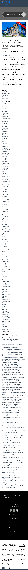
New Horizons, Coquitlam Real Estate (11, 424)
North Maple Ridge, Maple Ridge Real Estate (13, 427)
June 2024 (4, 140)
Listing (3, 409)
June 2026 (4, 108)
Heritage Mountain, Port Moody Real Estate (12, 399)
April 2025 (4, 126)
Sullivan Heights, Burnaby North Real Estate (13, 459)
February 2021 (5, 194)
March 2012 (5, 329)
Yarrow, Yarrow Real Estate (8, 487)
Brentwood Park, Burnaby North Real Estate (12, 344)
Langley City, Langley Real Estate (10, 404)
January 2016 (5, 283)
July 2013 (4, 306)
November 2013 (6, 301)
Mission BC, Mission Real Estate (9, 419)
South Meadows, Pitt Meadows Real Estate (12, 452)
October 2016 (5, 268)
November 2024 (6, 131)
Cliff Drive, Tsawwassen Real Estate (10, 364)
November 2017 (6, 246)
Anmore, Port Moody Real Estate (10, 341)
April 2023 (4, 161)
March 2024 (5, 145)
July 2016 (4, 273)
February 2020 (5, 211)
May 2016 (4, 276)
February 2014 (5, 298)
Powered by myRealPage (9, 564)
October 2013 (5, 303)
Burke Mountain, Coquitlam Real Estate (11, 346)
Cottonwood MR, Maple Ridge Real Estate (12, 372)
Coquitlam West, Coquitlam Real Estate (11, 371)
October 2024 (5, 133)
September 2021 (6, 184)
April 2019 (4, 224)
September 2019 (6, 218)
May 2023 (4, 159)
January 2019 (5, 228)
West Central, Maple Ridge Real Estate (11, 474)
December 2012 (5, 316)
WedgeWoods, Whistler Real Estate (10, 470)
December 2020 (6, 198)
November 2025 (6, 118)
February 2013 (5, 312)
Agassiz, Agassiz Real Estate (9, 337)
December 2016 (5, 264)
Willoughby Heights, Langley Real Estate (12, 484)
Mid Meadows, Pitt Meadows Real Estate (12, 417)
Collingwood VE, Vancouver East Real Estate (12, 367)
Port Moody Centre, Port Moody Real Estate (12, 437)
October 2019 (5, 216)
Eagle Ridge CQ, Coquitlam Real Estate (11, 379)
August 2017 (5, 251)
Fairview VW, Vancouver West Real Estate (12, 384)
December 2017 (5, 244)
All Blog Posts (5, 91)
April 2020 (4, 208)
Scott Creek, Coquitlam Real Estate (10, 449)
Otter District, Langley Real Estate (10, 432)
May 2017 (4, 256)
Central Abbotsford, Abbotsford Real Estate (13, 349)
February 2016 (5, 281)
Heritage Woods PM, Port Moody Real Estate (13, 400)
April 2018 (4, 239)
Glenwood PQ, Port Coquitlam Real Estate (12, 389)
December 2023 (6, 149)
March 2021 (5, 193)
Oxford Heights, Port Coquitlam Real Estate (12, 435)
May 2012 (4, 326)
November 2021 (6, 181)
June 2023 (4, 158)
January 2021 (5, 196)
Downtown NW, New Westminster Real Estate (13, 377)
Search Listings (14, 523)
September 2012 (6, 321)
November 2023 (6, 151)
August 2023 (5, 154)
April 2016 (4, 278)
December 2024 (6, 130)
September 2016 (6, 269)
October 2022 (5, 166)
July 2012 (4, 322)
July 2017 (4, 253)
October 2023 (5, 153)
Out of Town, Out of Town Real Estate (11, 434)
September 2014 (6, 294)
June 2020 (4, 206)
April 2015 (4, 291)
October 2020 (5, 199)
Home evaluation (14, 534)
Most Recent (5, 103)
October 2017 (5, 248)
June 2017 (4, 254)
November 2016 (6, 266)
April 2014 (4, 296)
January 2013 (5, 314)
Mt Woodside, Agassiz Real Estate (10, 422)
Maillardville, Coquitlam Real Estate (10, 412)
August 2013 (5, 304)
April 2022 (4, 174)
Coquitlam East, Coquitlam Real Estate (11, 369)
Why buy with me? (14, 518)
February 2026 (5, 115)
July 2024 (4, 138)
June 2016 (4, 274)
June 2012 (4, 324)
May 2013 (4, 309)
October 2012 (5, 319)
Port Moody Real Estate (8, 439)
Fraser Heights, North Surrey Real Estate (12, 387)
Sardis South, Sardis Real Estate (9, 447)
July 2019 (4, 221)
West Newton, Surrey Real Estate (10, 475)
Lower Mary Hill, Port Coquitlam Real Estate (13, 410)
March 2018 (5, 241)
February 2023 (5, 163)
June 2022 (4, 171)
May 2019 (4, 223)
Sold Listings (5, 98)
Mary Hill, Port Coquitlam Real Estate (11, 415)
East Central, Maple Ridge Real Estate (11, 382)
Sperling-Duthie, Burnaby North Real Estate (12, 457)
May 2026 (4, 110)
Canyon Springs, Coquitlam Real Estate (11, 347)
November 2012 (6, 317)
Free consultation (14, 536)
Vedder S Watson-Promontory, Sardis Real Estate (14, 465)
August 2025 (5, 121)
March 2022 (5, 176)
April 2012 (4, 327)
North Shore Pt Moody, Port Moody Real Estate (13, 430)
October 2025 (5, 120)
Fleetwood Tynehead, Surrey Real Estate (11, 385)
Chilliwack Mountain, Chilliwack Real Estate (12, 357)
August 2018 (5, 234)
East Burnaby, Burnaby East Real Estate (14, 46)
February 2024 (5, 146)
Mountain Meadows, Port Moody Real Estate (13, 420)
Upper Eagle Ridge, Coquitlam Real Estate (12, 460)
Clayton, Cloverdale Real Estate (9, 362)
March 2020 (5, 209)
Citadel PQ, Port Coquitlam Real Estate (11, 360)
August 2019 (5, 219)
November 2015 (6, 286)
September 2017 (6, 249)
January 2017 (5, 263)
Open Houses (5, 96)
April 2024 (4, 143)
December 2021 (5, 179)
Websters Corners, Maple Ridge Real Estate (12, 469)
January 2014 (5, 299)
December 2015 (5, 284)
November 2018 (6, 229)
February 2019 (5, 226)
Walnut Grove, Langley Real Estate (10, 467)
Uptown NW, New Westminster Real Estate (12, 462)
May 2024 (4, 141)
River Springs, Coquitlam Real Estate (11, 442)
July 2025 (4, 123)
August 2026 (5, 105)
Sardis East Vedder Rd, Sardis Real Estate (12, 445)
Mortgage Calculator (14, 521)
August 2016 (5, 271)
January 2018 (5, 243)
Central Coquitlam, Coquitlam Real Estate (12, 351)
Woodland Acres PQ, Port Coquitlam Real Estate (13, 485)
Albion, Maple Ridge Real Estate (10, 339)
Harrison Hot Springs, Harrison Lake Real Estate (13, 395)
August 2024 (5, 136)
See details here (6, 55)
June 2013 (4, 308)
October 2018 (5, 231)
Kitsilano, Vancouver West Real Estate (11, 402)
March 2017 (5, 259)
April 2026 (4, 111)
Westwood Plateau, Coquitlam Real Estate (12, 477)
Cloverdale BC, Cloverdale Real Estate (11, 366)
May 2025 (4, 125)
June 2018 (4, 238)
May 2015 (4, 289)
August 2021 (5, 186)
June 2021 (4, 188)
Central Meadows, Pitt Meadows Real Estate (12, 352)
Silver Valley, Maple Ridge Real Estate (11, 450)
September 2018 (6, 233)
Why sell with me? (14, 531)
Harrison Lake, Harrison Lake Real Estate (12, 397)
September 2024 (6, 135)
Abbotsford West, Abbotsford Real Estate (12, 336)
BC (3, 342)
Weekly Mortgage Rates (8, 472)
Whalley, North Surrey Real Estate (10, 479)
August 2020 (5, 203)
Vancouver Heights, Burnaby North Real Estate (13, 464)
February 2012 (5, 331)
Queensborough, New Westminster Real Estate (13, 440)
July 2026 (4, 106)
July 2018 (4, 236)
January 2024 (5, 148)
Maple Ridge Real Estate (8, 414)
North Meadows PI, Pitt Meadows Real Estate (13, 429)
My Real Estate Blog (7, 93)
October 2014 (5, 293)
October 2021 (5, 183)
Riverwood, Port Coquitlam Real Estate (11, 444)
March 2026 (5, 113)
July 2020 (4, 204)
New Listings (5, 95)
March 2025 (5, 128)
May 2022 (4, 173)
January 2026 (5, 116)
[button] (11, 510)
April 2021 (4, 191)
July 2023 (4, 156)
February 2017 (5, 261)
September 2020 (6, 201)
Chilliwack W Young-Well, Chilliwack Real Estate (13, 359)
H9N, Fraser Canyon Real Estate (10, 390)
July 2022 (4, 169)
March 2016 (5, 279)
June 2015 (4, 288)
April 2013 (4, 311)
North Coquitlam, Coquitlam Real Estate (12, 425)
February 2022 (5, 178)
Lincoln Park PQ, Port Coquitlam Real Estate (13, 405)
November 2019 (6, 214)
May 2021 (4, 189)
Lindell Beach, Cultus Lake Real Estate (11, 407)
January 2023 (5, 164)
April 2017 (4, 258)
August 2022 (5, 168)
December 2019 (5, 213)
